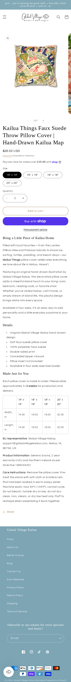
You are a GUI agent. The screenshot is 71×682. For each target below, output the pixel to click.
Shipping (7, 156)
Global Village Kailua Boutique (29, 680)
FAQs (10, 539)
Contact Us (14, 571)
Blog (10, 563)
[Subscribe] (60, 638)
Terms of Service (17, 611)
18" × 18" (52, 175)
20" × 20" (12, 183)
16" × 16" (32, 175)
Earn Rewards (15, 579)
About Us (12, 547)
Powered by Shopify (55, 680)
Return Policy (15, 595)
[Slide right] (43, 120)
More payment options (35, 230)
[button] (4, 17)
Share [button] (10, 512)
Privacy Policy (15, 587)
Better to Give (15, 555)
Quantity (8, 191)
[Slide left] (28, 120)
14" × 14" (12, 175)
